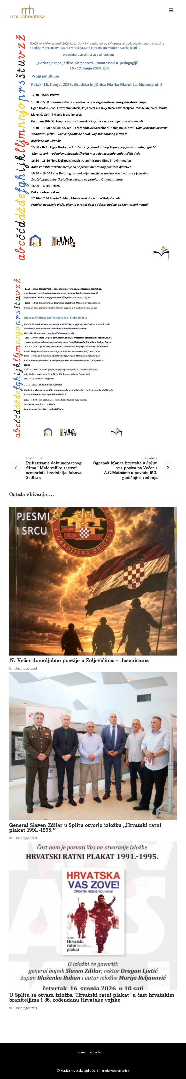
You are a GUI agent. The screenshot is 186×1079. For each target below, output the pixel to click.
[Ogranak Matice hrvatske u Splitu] (27, 12)
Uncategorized (26, 668)
